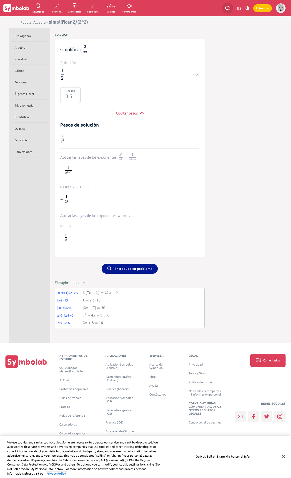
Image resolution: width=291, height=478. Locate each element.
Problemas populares (73, 389)
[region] (145, 457)
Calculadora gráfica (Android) (118, 378)
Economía (21, 140)
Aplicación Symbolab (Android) (119, 366)
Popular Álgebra (33, 22)
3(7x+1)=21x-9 (67, 292)
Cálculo (20, 70)
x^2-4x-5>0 (65, 315)
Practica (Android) (117, 389)
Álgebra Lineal (24, 93)
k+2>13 (62, 300)
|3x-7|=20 (64, 307)
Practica (64, 406)
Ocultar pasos (127, 113)
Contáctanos (157, 394)
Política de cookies (201, 382)
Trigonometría (24, 105)
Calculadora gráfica (72, 433)
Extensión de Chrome (119, 431)
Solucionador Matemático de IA (71, 369)
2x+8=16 (63, 323)
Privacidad (196, 364)
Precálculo (22, 59)
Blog (152, 376)
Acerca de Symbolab (156, 366)
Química (20, 128)
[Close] (284, 456)
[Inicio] (26, 361)
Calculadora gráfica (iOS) (118, 411)
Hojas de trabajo (70, 398)
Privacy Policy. (56, 473)
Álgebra (20, 47)
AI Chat (64, 380)
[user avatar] (281, 8)
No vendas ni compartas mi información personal (205, 392)
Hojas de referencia (72, 415)
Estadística (22, 117)
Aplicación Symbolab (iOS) (119, 399)
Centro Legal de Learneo (205, 422)
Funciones (21, 82)
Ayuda (153, 385)
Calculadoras (68, 424)
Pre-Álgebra (23, 35)
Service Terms (198, 373)
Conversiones (24, 151)
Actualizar (263, 8)
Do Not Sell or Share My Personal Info (223, 456)
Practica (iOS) (114, 422)
